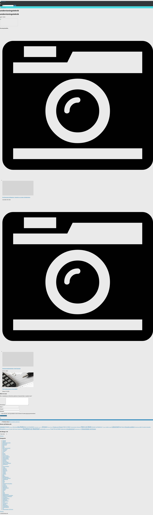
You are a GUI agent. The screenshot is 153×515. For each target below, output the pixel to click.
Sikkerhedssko (5, 487)
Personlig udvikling (130, 427)
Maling (123, 427)
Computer (4, 450)
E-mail (1, 409)
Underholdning (77, 429)
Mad (120, 427)
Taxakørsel (4, 499)
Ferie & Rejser (50, 427)
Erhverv (44, 427)
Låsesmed (115, 427)
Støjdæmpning (20, 429)
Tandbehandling (43, 429)
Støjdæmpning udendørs (7, 495)
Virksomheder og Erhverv (88, 429)
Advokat (2, 427)
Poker (3, 481)
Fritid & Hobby (66, 427)
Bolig (22, 427)
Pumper (4, 484)
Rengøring (2, 429)
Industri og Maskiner (97, 427)
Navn (1, 406)
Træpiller (4, 504)
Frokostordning (73, 427)
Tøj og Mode (57, 429)
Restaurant (7, 429)
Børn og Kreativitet (29, 427)
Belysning (15, 427)
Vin (80, 429)
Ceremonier (36, 427)
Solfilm (3, 490)
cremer (39, 427)
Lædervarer (4, 470)
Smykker (11, 429)
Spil (14, 429)
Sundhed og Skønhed (31, 429)
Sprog (16, 429)
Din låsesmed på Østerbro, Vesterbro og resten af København (16, 197)
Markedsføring (5, 477)
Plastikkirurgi (137, 427)
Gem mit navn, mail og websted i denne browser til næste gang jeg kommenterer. (18, 413)
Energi (3, 453)
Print (3, 482)
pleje (140, 427)
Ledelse (107, 427)
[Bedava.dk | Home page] (2, 1)
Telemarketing (48, 429)
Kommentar (2, 404)
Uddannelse (63, 429)
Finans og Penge (58, 427)
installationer (5, 464)
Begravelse (11, 427)
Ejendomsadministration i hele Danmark (11, 368)
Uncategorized (70, 429)
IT (102, 427)
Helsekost (79, 427)
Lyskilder (4, 473)
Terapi (51, 429)
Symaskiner (4, 497)
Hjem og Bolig (86, 427)
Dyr (41, 427)
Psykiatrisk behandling (146, 427)
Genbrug (4, 460)
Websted (2, 411)
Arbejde (7, 427)
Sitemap (2, 436)
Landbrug (4, 468)
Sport (3, 492)
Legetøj (110, 427)
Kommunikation (5, 466)
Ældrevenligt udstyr (6, 442)
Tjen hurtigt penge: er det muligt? (9, 389)
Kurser (104, 427)
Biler (18, 427)
